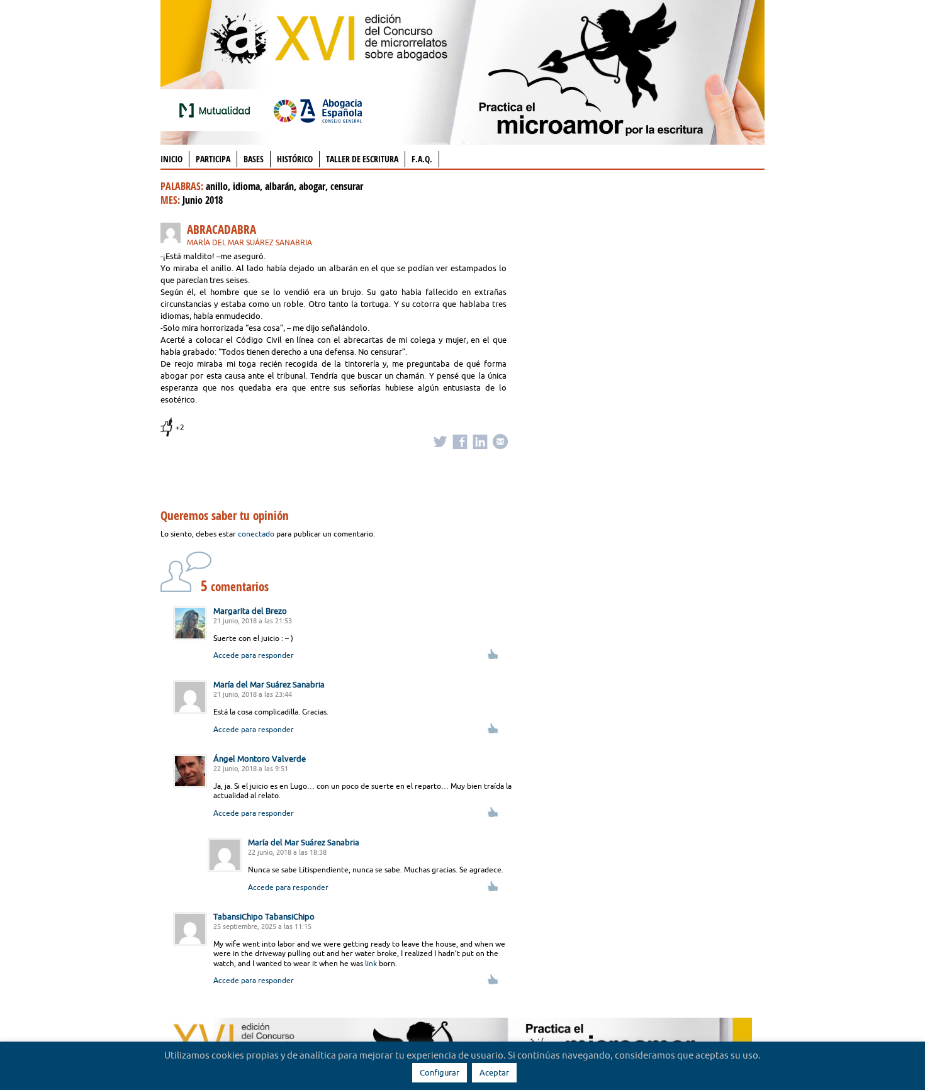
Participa (213, 159)
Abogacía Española (318, 110)
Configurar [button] (439, 1072)
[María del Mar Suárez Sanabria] (173, 235)
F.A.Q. (422, 159)
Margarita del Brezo (250, 610)
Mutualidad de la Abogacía (217, 110)
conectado (256, 534)
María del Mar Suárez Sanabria (249, 242)
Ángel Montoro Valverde (259, 758)
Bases (254, 159)
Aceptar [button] (494, 1072)
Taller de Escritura (362, 159)
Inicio (171, 159)
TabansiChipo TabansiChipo (264, 916)
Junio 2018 (202, 200)
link (371, 963)
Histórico (295, 159)
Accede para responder (253, 655)
